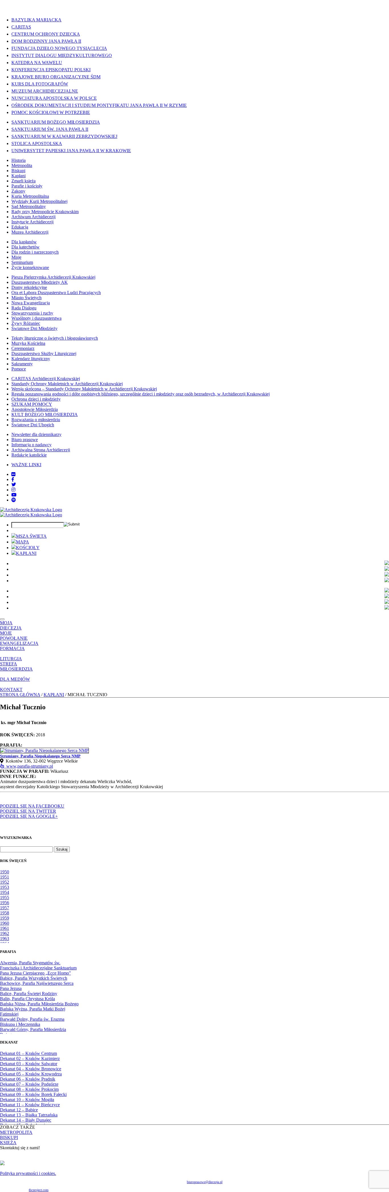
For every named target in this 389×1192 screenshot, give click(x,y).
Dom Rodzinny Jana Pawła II (46, 41)
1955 (4, 897)
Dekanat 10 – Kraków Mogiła (27, 1099)
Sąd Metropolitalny (28, 206)
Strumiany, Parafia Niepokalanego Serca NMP (40, 756)
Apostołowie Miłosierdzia (34, 409)
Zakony (18, 191)
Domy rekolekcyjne (29, 287)
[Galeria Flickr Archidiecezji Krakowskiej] (13, 474)
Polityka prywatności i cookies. (28, 1173)
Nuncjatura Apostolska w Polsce (54, 98)
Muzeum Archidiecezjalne (44, 91)
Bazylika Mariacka (36, 19)
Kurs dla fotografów (39, 83)
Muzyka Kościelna (28, 343)
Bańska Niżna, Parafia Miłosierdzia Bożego (39, 1003)
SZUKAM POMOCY (31, 404)
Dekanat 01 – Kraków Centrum (28, 1053)
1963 (4, 938)
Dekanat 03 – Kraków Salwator (28, 1063)
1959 (4, 918)
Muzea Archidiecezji (29, 232)
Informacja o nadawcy (31, 444)
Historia (18, 160)
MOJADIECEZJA (11, 625)
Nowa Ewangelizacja (30, 302)
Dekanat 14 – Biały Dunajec (25, 1120)
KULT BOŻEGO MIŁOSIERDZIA (44, 414)
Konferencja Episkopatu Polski (51, 69)
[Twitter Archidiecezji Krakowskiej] (13, 484)
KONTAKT (11, 689)
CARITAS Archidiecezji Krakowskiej (45, 378)
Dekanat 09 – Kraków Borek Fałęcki (33, 1094)
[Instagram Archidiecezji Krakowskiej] (13, 489)
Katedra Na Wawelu (36, 62)
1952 (4, 882)
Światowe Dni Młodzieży (34, 328)
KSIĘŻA (8, 1142)
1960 (4, 923)
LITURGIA (11, 658)
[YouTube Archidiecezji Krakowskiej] (14, 494)
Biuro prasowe (24, 439)
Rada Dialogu (23, 307)
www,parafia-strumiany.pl (28, 766)
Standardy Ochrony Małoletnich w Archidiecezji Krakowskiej (67, 383)
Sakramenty (22, 363)
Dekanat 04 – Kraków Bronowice (30, 1068)
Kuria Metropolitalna (30, 196)
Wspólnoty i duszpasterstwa (36, 318)
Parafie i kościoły (26, 186)
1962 (4, 933)
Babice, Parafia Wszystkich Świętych (33, 978)
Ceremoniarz (22, 348)
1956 (4, 902)
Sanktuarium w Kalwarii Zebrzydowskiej (64, 136)
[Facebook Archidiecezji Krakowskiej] (12, 479)
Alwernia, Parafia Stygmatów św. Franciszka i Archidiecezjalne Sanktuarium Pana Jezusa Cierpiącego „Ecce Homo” (38, 967)
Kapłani (18, 175)
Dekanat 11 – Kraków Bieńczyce (30, 1104)
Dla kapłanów (24, 241)
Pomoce (18, 368)
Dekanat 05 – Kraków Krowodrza (31, 1073)
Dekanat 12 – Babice (19, 1109)
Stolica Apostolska (36, 143)
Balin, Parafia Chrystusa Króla (27, 998)
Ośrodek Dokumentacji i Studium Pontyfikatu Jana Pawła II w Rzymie (99, 105)
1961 (4, 928)
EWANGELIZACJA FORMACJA (19, 646)
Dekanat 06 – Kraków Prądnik (27, 1079)
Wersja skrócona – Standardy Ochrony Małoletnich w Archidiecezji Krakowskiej (84, 388)
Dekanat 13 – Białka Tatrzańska (29, 1114)
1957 (4, 907)
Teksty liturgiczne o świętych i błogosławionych (54, 338)
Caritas (21, 27)
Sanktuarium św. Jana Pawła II (49, 129)
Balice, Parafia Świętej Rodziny (28, 993)
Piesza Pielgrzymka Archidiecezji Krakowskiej (53, 277)
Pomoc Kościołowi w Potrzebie (50, 112)
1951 (4, 877)
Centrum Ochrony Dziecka (45, 34)
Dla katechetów (25, 246)
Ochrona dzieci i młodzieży (36, 399)
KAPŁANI (26, 553)
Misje (16, 257)
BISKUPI (9, 1137)
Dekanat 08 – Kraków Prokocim (29, 1089)
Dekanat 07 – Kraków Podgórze (29, 1084)
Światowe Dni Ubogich (32, 424)
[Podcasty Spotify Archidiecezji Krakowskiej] (13, 500)
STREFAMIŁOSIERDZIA (16, 666)
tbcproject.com (38, 1190)
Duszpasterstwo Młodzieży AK (39, 282)
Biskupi (18, 170)
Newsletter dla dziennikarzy (36, 434)
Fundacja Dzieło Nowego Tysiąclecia (59, 48)
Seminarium (22, 262)
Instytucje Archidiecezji (32, 221)
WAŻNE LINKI (26, 464)
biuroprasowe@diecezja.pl (204, 1182)
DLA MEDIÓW (15, 679)
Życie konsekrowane (30, 267)
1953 (4, 887)
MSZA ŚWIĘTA (31, 536)
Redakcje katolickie (29, 455)
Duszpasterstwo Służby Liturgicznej (43, 353)
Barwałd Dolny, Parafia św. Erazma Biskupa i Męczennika (32, 1022)
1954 (4, 892)
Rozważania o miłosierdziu (35, 419)
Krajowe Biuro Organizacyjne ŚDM (56, 76)
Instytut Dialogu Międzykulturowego (61, 55)
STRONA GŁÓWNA (20, 694)
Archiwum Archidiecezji (33, 216)
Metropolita (21, 165)
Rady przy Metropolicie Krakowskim (45, 211)
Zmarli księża (23, 180)
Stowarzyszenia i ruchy (32, 313)
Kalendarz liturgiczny (30, 358)
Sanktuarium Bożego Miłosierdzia (55, 122)
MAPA (22, 541)
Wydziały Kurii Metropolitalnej (39, 201)
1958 (4, 912)
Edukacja (19, 227)
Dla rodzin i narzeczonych (35, 252)
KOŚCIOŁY (28, 547)
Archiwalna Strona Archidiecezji (40, 449)
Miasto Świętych (26, 297)
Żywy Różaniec (25, 323)
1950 (4, 871)
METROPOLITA (16, 1132)
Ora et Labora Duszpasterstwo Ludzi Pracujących (56, 292)
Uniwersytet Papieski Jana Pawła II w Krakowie (71, 150)
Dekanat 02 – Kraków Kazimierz (30, 1058)
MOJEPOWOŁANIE (14, 636)
